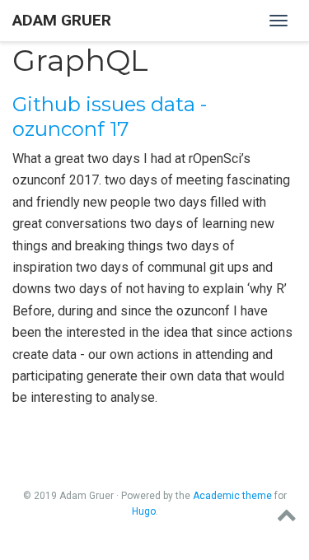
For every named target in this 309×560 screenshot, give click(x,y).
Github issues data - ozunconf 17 (109, 116)
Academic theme (232, 496)
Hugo (144, 511)
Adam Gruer (61, 20)
